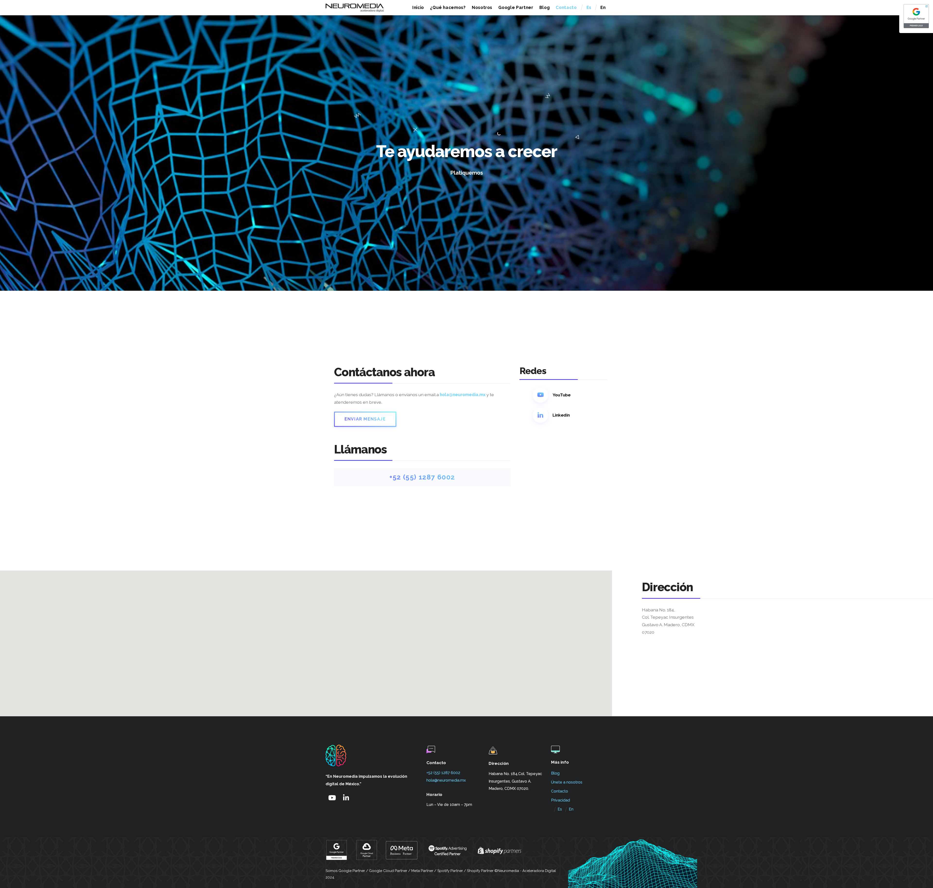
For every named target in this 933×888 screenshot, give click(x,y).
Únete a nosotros (566, 782)
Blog (544, 7)
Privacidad (560, 800)
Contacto (566, 7)
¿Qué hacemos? (448, 7)
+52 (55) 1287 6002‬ (443, 772)
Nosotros (482, 7)
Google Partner (515, 7)
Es (589, 7)
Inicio (418, 7)
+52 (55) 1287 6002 (422, 477)
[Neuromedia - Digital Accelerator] (355, 10)
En (602, 7)
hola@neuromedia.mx (462, 394)
